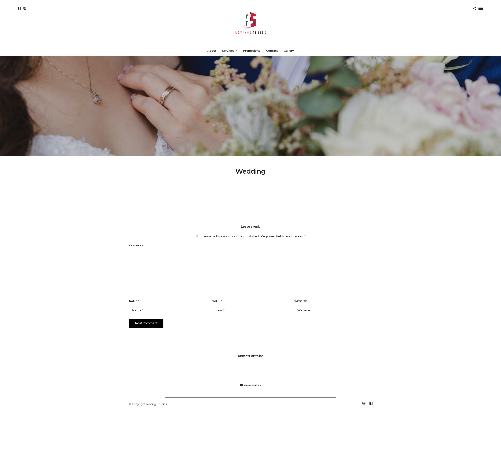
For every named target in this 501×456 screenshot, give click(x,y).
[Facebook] (19, 8)
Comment (137, 245)
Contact (272, 50)
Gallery (289, 50)
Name (134, 301)
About (211, 50)
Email (217, 301)
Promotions (251, 50)
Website (300, 301)
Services (228, 50)
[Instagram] (24, 8)
